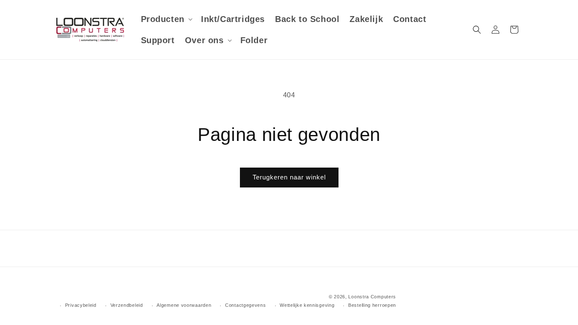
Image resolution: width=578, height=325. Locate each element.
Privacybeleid (80, 305)
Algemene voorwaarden (184, 305)
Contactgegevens (245, 305)
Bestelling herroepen (372, 305)
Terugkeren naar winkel (289, 177)
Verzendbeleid (126, 305)
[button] (166, 19)
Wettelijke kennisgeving (307, 305)
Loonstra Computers (372, 296)
